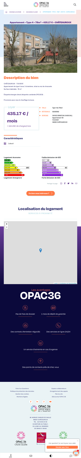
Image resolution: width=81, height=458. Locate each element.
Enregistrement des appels (59, 391)
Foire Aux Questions (22, 388)
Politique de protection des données (22, 391)
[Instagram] (44, 402)
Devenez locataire (15, 12)
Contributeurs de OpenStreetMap (68, 283)
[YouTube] (50, 402)
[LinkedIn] (37, 402)
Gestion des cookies (22, 394)
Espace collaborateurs (59, 388)
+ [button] (6, 224)
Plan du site (59, 394)
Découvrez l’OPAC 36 (59, 397)
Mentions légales (22, 397)
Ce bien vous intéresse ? (39, 193)
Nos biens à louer (32, 12)
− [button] (6, 227)
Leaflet (56, 283)
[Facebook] (31, 402)
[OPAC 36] (41, 4)
